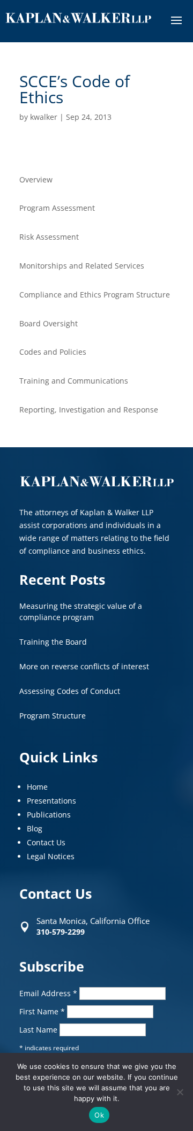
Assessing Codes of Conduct (69, 691)
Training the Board (53, 642)
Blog (34, 828)
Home (37, 787)
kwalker (43, 117)
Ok (99, 1115)
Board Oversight (48, 323)
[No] (179, 1092)
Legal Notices (51, 856)
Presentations (51, 801)
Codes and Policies (52, 352)
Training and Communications (73, 381)
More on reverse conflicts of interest (84, 666)
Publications (49, 814)
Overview (36, 179)
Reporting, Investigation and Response (88, 409)
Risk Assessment (49, 237)
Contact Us (46, 842)
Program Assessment (57, 208)
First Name (42, 1011)
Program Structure (52, 715)
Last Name (39, 1030)
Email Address (48, 993)
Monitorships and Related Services (81, 266)
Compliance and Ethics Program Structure (94, 294)
